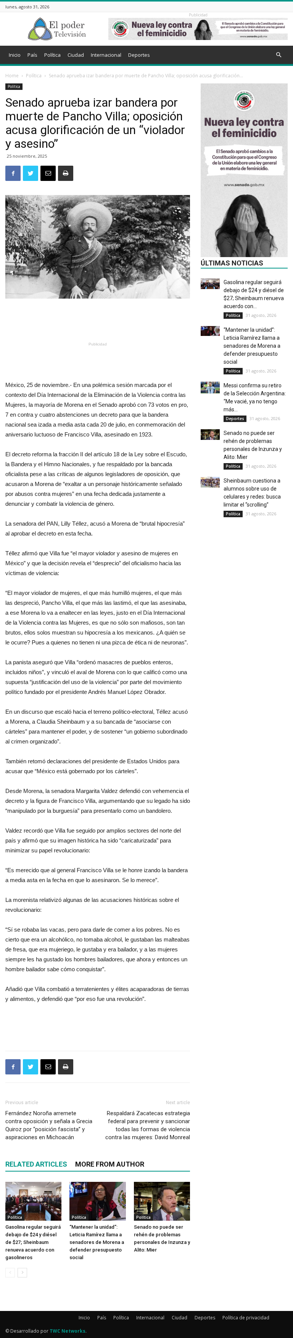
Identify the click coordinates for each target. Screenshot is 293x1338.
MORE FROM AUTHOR (109, 1164)
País (32, 54)
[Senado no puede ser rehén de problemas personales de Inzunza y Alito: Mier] (162, 1201)
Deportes (139, 54)
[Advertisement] (97, 320)
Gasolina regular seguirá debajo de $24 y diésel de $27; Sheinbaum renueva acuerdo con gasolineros (33, 1242)
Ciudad (76, 54)
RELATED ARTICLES (36, 1164)
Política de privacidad (245, 1317)
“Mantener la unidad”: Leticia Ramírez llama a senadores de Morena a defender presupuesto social (96, 1242)
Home (12, 75)
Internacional (106, 54)
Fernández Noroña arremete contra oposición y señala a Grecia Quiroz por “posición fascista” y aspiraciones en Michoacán (48, 1125)
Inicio (15, 54)
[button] (278, 55)
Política (52, 54)
